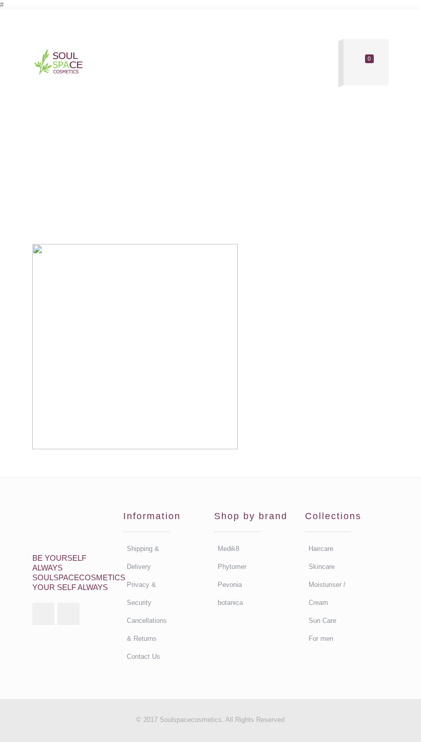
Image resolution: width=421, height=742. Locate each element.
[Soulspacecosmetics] (58, 62)
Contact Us (143, 656)
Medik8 (228, 549)
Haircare (321, 549)
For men (321, 638)
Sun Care (322, 620)
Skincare (322, 566)
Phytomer (232, 566)
